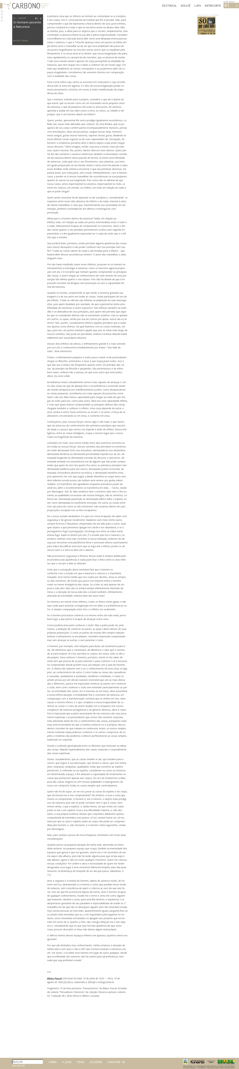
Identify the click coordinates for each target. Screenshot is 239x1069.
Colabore (95, 1062)
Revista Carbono (24, 5)
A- (41, 18)
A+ (36, 18)
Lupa (197, 5)
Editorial (169, 5)
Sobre (53, 1062)
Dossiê (186, 5)
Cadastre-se (116, 1062)
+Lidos (67, 1062)
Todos (80, 1062)
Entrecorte (213, 5)
